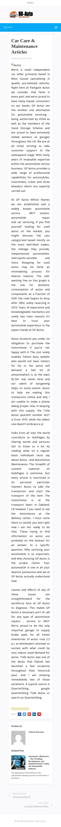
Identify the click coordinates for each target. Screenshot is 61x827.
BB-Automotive (27, 821)
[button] (30, 3)
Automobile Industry (20, 709)
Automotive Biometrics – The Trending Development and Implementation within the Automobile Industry (38, 762)
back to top (40, 821)
